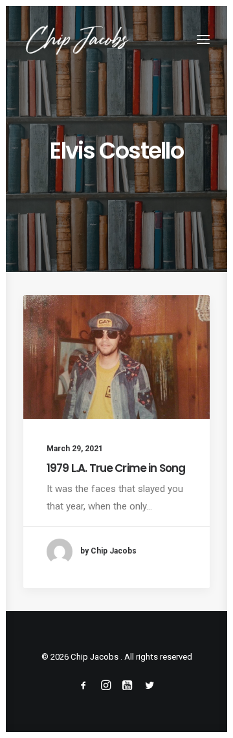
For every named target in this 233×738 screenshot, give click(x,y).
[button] (203, 39)
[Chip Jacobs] (77, 39)
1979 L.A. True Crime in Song (116, 468)
